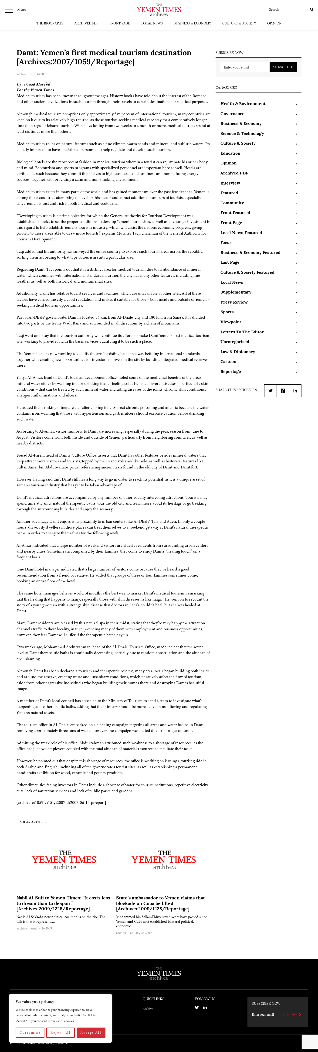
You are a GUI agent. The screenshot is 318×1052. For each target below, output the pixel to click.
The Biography (49, 23)
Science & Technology (242, 134)
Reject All (61, 1032)
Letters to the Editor (242, 332)
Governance (232, 114)
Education (230, 154)
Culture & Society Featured (247, 273)
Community (232, 203)
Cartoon (228, 362)
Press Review (234, 303)
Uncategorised (234, 342)
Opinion (274, 23)
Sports (227, 312)
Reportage (230, 372)
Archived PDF (86, 23)
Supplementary (235, 292)
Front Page (119, 23)
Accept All (91, 1032)
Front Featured (235, 213)
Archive (148, 1008)
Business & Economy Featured (250, 253)
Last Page (230, 263)
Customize (30, 1032)
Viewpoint (230, 322)
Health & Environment (242, 104)
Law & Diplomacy (237, 352)
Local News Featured (241, 233)
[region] (60, 1018)
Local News (152, 23)
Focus (226, 243)
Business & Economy (192, 23)
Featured (229, 193)
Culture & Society (239, 23)
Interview (230, 183)
